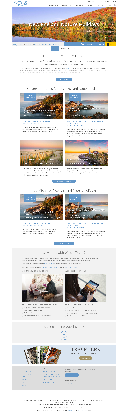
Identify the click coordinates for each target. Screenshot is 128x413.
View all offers (64, 244)
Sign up (71, 375)
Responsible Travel (49, 382)
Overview (55, 49)
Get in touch (64, 339)
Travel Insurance (49, 371)
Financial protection (96, 400)
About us (25, 379)
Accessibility (82, 400)
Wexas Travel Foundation (52, 377)
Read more (64, 79)
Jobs (23, 382)
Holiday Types (26, 374)
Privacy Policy (71, 410)
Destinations (26, 371)
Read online (85, 358)
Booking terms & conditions (67, 400)
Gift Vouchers (48, 379)
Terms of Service (83, 410)
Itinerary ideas (65, 49)
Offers (74, 49)
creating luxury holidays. (51, 267)
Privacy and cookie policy (47, 400)
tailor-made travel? (71, 267)
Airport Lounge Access (51, 374)
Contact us (26, 385)
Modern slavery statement (64, 402)
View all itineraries (64, 181)
